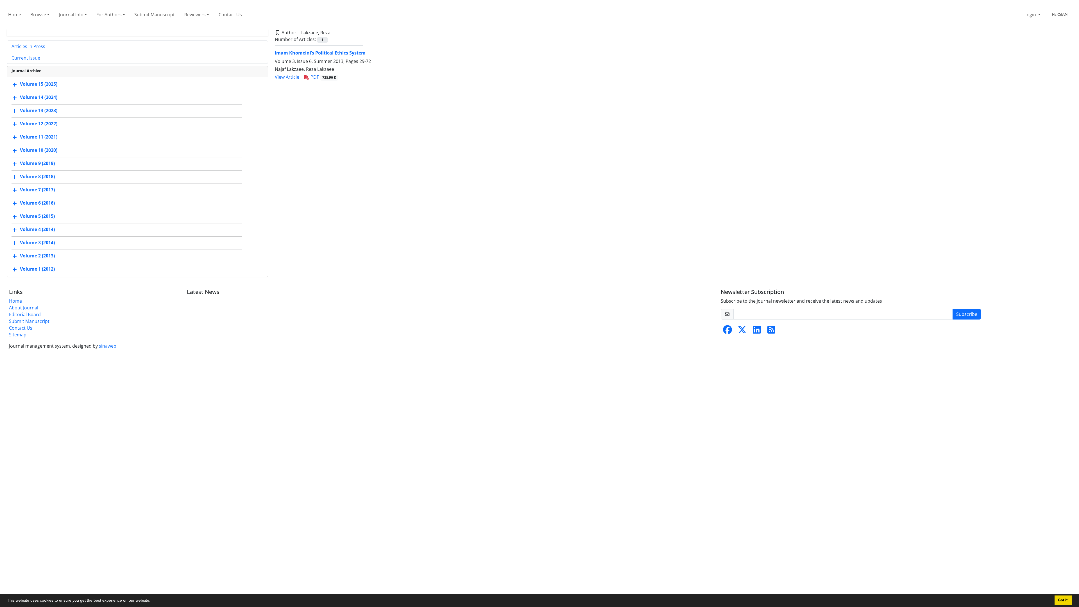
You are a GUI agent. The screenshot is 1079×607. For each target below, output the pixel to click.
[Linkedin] (756, 331)
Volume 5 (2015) (37, 216)
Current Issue (26, 58)
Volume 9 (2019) (37, 163)
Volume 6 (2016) (37, 203)
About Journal (23, 308)
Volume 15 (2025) (38, 84)
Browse (38, 15)
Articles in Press (28, 46)
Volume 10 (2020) (38, 150)
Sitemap (17, 335)
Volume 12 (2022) (38, 124)
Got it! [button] (1063, 600)
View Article (287, 77)
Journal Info (71, 15)
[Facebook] (727, 331)
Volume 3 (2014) (37, 242)
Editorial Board (25, 314)
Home (14, 15)
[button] (152, 601)
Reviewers (195, 15)
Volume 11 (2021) (38, 137)
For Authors (109, 15)
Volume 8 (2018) (37, 176)
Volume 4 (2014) (37, 229)
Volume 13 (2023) (38, 110)
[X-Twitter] (742, 331)
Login (1030, 15)
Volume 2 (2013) (37, 256)
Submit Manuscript (154, 15)
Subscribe (966, 314)
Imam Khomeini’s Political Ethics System (320, 53)
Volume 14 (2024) (38, 97)
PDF (322, 77)
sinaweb (107, 346)
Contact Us (230, 15)
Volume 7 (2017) (37, 190)
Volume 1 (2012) (37, 269)
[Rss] (771, 331)
